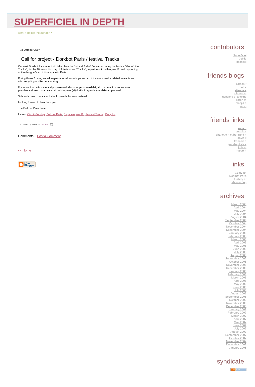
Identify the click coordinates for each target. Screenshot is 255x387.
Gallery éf (240, 179)
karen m (241, 99)
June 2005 (239, 248)
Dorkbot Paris (54, 114)
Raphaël (241, 61)
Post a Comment (49, 136)
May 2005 (240, 245)
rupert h (241, 150)
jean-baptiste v (237, 144)
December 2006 (236, 306)
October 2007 (237, 338)
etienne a (240, 90)
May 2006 (240, 283)
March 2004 (238, 204)
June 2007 (239, 325)
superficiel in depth (69, 22)
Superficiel (239, 55)
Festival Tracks (94, 114)
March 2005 (238, 239)
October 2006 (237, 299)
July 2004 (240, 213)
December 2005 (236, 268)
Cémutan (240, 172)
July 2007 (240, 328)
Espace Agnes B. (74, 114)
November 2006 (236, 303)
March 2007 (238, 315)
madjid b (241, 103)
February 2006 (237, 274)
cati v (243, 87)
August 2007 (238, 331)
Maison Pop (238, 182)
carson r (241, 83)
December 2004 (236, 229)
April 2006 (240, 280)
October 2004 (237, 223)
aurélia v (241, 131)
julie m (242, 147)
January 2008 (237, 347)
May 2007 (240, 322)
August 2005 (238, 255)
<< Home (24, 150)
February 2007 (237, 312)
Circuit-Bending (36, 114)
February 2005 (237, 236)
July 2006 (240, 290)
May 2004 (240, 210)
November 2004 (236, 226)
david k (241, 137)
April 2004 (240, 207)
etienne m (240, 93)
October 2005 (237, 261)
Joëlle (242, 58)
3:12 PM (44, 124)
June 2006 (239, 287)
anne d (242, 128)
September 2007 (235, 334)
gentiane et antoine (234, 96)
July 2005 (240, 252)
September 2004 (235, 220)
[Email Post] (51, 124)
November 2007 (236, 341)
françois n (240, 141)
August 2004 (238, 217)
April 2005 (240, 242)
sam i (243, 106)
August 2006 (238, 293)
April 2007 (240, 319)
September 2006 (235, 296)
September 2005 (235, 258)
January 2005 (237, 233)
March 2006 (238, 277)
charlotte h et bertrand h (231, 134)
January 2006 (237, 271)
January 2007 (237, 309)
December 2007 (236, 344)
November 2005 (236, 264)
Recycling (110, 114)
